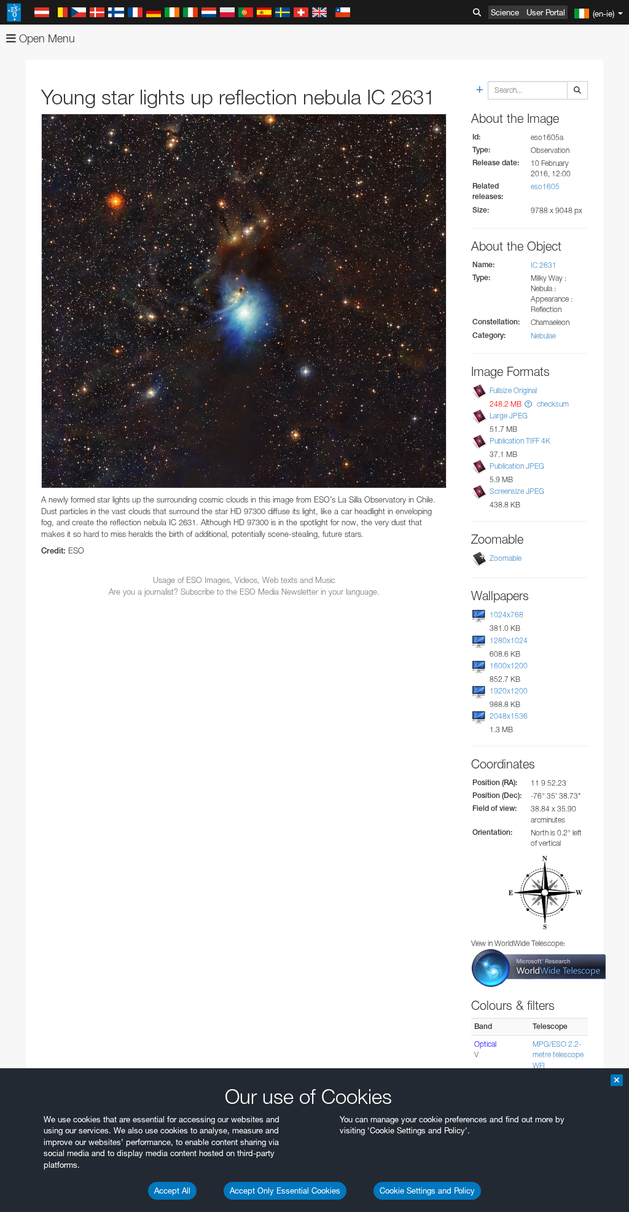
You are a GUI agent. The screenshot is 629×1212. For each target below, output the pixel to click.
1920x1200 (509, 690)
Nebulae (543, 335)
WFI (539, 1065)
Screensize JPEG (517, 491)
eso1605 (545, 186)
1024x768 (506, 614)
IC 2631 (544, 265)
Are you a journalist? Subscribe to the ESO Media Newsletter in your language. (244, 591)
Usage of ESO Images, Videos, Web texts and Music (244, 580)
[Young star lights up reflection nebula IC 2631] (244, 301)
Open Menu (45, 38)
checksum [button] (552, 404)
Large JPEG (509, 415)
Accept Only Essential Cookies (285, 1190)
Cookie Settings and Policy (427, 1190)
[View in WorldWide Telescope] (538, 967)
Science (505, 12)
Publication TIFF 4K (520, 440)
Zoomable (506, 558)
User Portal (545, 12)
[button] (528, 404)
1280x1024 (509, 640)
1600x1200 (509, 665)
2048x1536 (509, 716)
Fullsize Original (513, 390)
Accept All (172, 1190)
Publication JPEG (517, 466)
